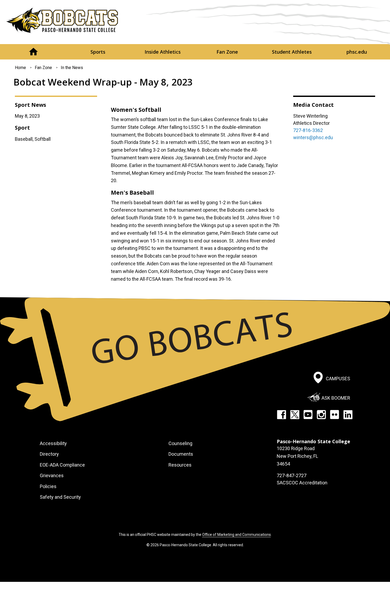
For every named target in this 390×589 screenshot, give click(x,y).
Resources (180, 465)
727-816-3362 (308, 130)
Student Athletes (292, 52)
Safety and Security (60, 497)
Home (33, 51)
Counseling (180, 443)
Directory (49, 454)
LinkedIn (347, 414)
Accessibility (53, 443)
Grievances (52, 475)
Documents (180, 454)
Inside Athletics (163, 52)
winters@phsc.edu (313, 137)
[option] (195, 101)
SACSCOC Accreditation (302, 482)
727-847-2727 (291, 475)
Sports (97, 52)
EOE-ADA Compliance (62, 465)
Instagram (321, 414)
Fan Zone (227, 52)
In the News (72, 67)
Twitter (294, 414)
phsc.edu (356, 52)
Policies (48, 486)
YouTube (308, 414)
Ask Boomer (336, 397)
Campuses (338, 378)
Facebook (281, 414)
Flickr (334, 414)
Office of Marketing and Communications (236, 534)
